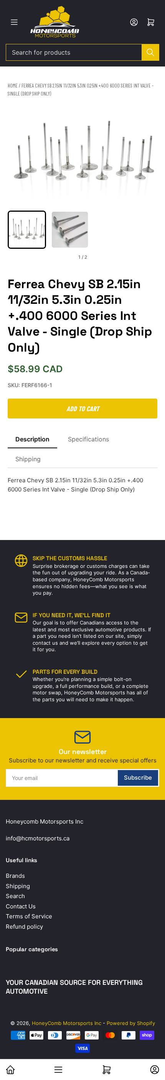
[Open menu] (14, 22)
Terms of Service (29, 916)
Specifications (88, 439)
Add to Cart (82, 408)
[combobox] (82, 52)
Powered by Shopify (131, 1023)
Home (13, 86)
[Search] (150, 52)
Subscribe (138, 777)
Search (15, 896)
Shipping (28, 459)
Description (32, 439)
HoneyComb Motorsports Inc (66, 1023)
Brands (15, 875)
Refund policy (24, 926)
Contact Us (21, 906)
